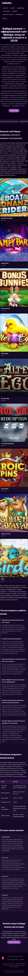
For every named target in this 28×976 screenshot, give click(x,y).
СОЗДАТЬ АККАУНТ (14, 942)
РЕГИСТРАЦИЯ (14, 110)
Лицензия (22, 959)
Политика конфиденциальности (15, 956)
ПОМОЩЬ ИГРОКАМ (8, 14)
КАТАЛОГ (12, 8)
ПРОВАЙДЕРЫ (19, 14)
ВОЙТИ (4, 18)
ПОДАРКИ (14, 11)
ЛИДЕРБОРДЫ (20, 8)
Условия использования (12, 959)
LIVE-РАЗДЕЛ (6, 11)
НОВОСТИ (5, 8)
